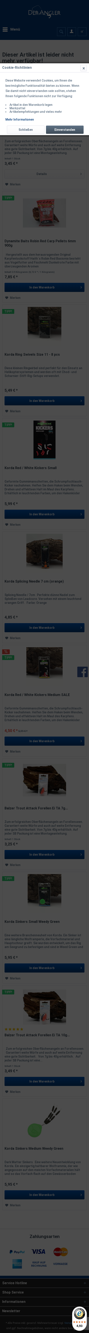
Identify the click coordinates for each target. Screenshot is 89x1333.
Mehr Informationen (19, 119)
